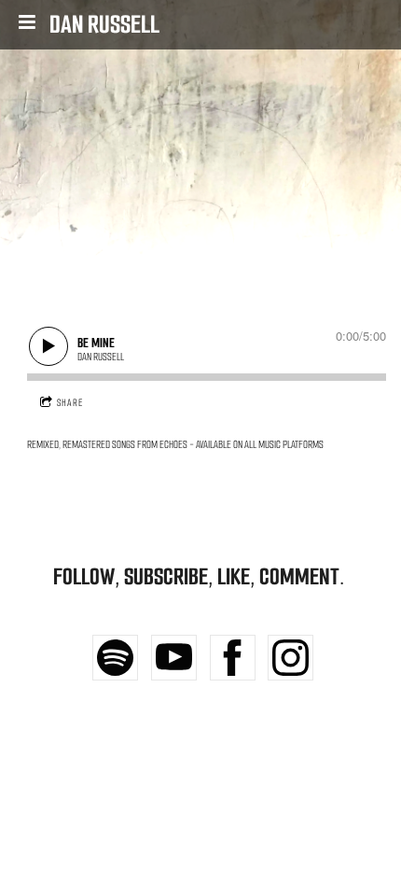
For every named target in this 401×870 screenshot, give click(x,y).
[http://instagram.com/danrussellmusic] (290, 658)
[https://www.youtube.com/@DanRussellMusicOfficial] (174, 658)
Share (70, 403)
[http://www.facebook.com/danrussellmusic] (233, 658)
